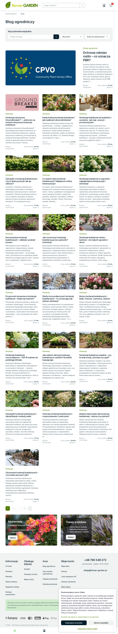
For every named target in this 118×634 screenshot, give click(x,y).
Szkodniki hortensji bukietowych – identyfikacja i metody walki (21, 415)
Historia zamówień (68, 582)
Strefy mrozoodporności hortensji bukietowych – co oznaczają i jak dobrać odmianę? (58, 298)
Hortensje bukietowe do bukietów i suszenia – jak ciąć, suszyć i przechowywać (95, 120)
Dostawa (9, 571)
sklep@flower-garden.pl (95, 570)
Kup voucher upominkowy (48, 572)
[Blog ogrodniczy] (22, 5)
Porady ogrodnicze (90, 48)
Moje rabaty (66, 587)
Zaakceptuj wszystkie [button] (73, 623)
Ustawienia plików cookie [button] (87, 629)
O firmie (9, 566)
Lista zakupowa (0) (68, 576)
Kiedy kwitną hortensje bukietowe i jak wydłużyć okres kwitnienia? (58, 118)
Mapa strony (29, 579)
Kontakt (27, 569)
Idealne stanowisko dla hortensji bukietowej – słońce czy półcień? (94, 415)
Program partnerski (50, 579)
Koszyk (64, 571)
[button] (110, 5)
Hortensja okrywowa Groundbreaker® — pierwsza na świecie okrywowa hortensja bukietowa (20, 121)
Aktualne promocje (50, 584)
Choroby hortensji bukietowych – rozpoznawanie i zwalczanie (57, 415)
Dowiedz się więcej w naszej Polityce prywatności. (80, 617)
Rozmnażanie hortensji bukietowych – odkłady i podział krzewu (20, 239)
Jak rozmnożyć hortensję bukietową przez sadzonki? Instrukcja (55, 239)
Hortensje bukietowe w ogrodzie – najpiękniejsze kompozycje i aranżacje (95, 181)
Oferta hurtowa (11, 582)
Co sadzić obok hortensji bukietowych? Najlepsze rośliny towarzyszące (57, 181)
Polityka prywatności (10, 593)
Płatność (9, 576)
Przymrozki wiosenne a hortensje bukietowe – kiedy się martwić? (21, 297)
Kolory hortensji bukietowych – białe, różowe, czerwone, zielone (94, 297)
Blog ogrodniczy (49, 566)
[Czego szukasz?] (82, 5)
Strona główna (11, 14)
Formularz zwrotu (30, 574)
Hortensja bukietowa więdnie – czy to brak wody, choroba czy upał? (95, 356)
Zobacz (13, 538)
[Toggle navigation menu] (15, 630)
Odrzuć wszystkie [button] (101, 623)
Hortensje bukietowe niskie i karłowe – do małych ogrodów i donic (93, 239)
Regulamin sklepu (12, 587)
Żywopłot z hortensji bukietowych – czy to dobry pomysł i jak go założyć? (22, 181)
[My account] (44, 630)
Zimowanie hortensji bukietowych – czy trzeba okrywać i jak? (22, 473)
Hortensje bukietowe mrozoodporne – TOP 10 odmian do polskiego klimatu (22, 357)
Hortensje (9, 114)
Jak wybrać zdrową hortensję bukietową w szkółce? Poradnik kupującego (57, 357)
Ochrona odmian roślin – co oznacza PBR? (96, 56)
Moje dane (65, 566)
